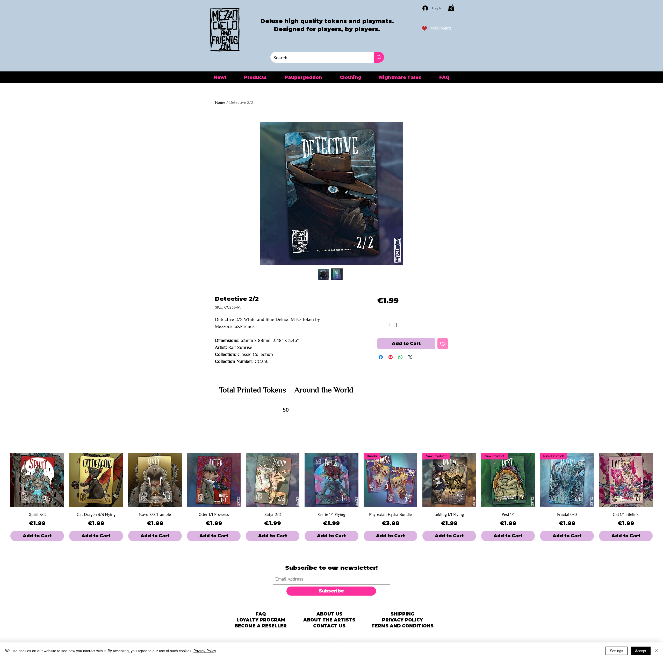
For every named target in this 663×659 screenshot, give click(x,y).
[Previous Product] (3, 480)
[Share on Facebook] (381, 357)
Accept (640, 650)
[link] (252, 390)
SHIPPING (402, 614)
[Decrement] (381, 325)
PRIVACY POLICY (402, 620)
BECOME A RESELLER (261, 625)
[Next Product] (660, 480)
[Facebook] (339, 640)
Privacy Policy (204, 650)
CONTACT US (329, 625)
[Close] (657, 651)
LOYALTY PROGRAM (260, 620)
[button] (451, 7)
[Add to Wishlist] (442, 343)
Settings (616, 650)
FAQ (261, 614)
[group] (331, 497)
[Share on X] (410, 357)
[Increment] (396, 325)
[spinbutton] (389, 325)
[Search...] (379, 57)
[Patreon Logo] (323, 640)
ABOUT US (329, 614)
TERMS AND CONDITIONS (402, 625)
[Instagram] (331, 640)
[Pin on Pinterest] (390, 357)
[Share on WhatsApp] (400, 357)
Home (220, 102)
